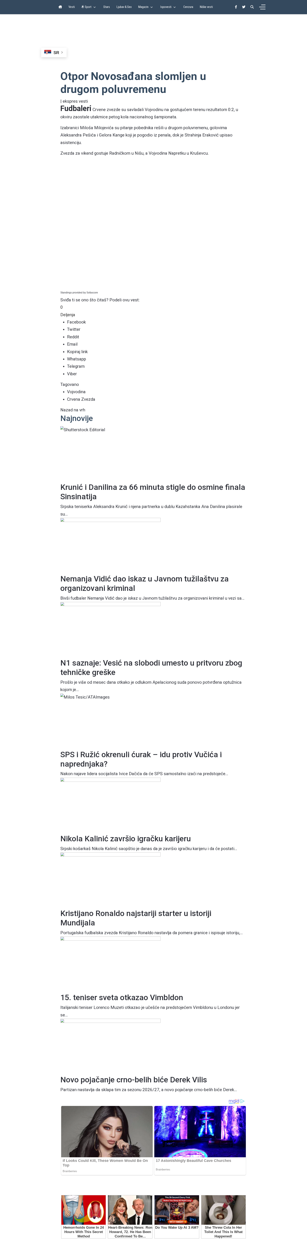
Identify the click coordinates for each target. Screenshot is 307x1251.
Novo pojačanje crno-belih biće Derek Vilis (133, 1079)
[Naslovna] (60, 7)
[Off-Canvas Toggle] (262, 7)
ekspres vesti (75, 101)
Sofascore (92, 292)
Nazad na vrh (72, 409)
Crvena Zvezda (81, 399)
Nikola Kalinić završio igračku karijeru (125, 838)
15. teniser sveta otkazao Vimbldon (121, 997)
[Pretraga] (252, 7)
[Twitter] (243, 7)
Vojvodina (76, 391)
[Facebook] (236, 7)
